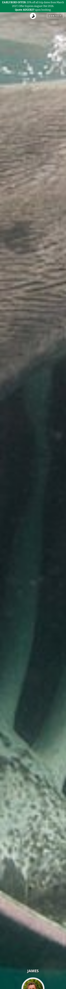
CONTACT (55, 15)
